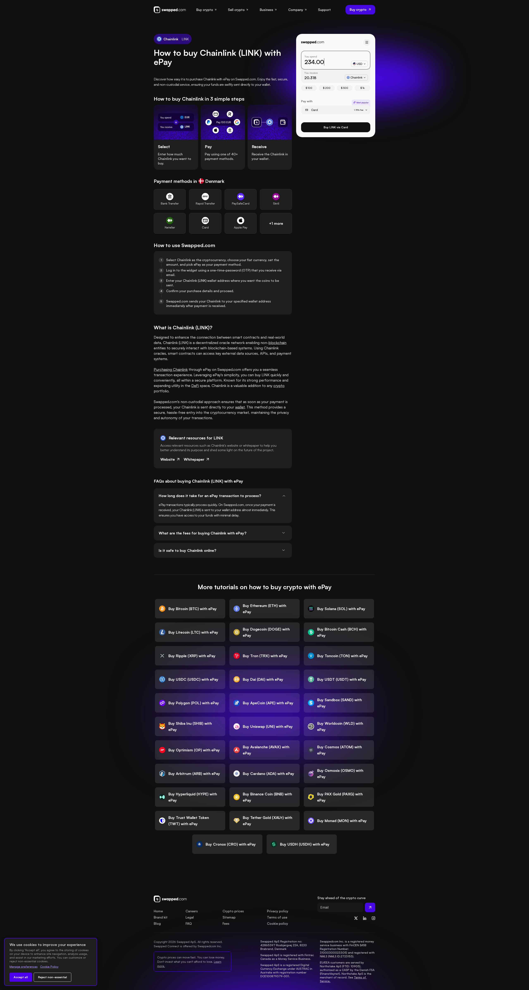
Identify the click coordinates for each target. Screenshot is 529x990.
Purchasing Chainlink (171, 369)
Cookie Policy (49, 966)
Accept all (21, 977)
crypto (279, 385)
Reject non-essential (52, 977)
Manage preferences (24, 966)
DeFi (195, 385)
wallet (240, 407)
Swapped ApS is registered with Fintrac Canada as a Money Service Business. (287, 956)
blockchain (277, 342)
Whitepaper (194, 459)
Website (167, 459)
